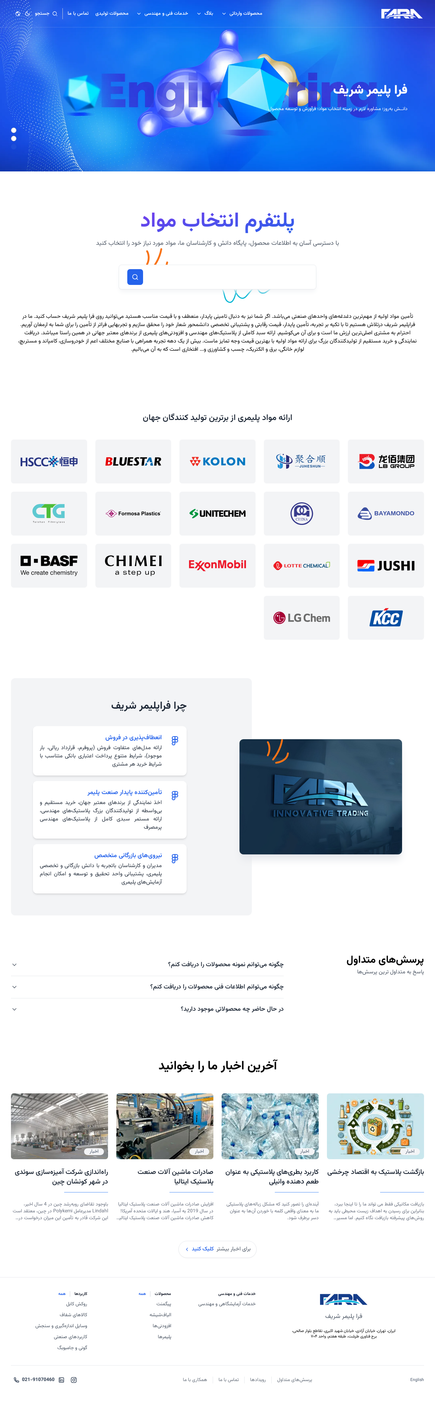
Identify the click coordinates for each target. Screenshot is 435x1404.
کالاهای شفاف (73, 1315)
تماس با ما (229, 1380)
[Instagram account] (73, 1380)
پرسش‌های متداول (294, 1380)
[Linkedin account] (61, 1380)
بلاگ (208, 13)
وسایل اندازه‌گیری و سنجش (61, 1326)
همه (142, 1294)
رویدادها (258, 1380)
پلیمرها (164, 1337)
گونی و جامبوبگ (72, 1348)
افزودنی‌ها (162, 1326)
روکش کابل (76, 1304)
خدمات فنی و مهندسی (166, 13)
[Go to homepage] (402, 13)
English (417, 1380)
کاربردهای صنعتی (70, 1337)
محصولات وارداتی (246, 13)
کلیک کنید (203, 1249)
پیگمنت (163, 1304)
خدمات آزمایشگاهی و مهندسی (227, 1304)
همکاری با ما (195, 1380)
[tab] (110, 751)
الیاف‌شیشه (160, 1315)
